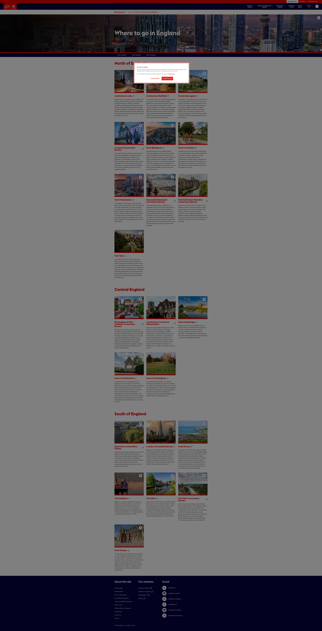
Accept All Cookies (167, 78)
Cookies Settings (155, 78)
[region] (161, 73)
